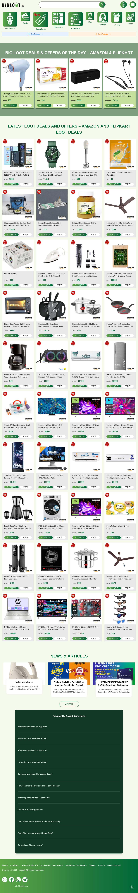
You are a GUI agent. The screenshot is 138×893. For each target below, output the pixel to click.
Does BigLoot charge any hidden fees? (35, 833)
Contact (15, 866)
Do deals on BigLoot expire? (30, 845)
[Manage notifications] (132, 887)
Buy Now (10, 105)
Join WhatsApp (103, 34)
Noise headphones (24, 682)
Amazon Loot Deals (76, 866)
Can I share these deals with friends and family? (39, 821)
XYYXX (92, 866)
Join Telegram (35, 34)
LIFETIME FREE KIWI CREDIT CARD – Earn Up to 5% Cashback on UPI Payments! (113, 684)
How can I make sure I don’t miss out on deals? (39, 786)
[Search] (102, 5)
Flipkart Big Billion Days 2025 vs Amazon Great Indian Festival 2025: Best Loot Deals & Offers (69, 684)
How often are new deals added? (33, 738)
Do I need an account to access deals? (35, 774)
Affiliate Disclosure (109, 866)
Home (5, 866)
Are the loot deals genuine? (30, 809)
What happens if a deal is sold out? (34, 797)
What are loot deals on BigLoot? (32, 726)
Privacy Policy (30, 866)
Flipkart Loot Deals (52, 866)
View (25, 105)
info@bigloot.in (21, 886)
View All (69, 704)
